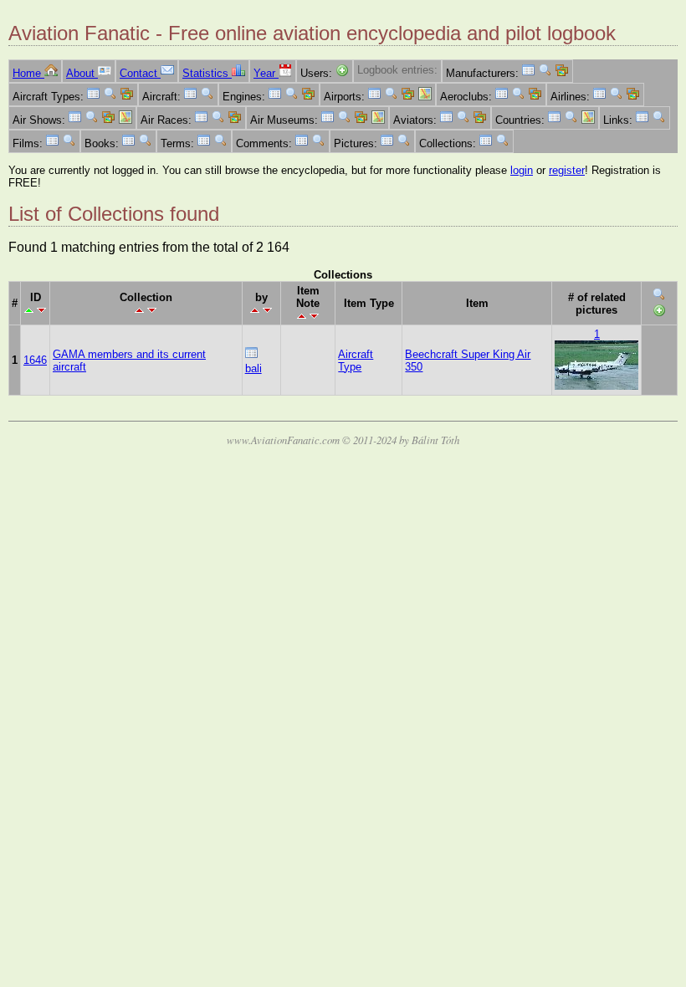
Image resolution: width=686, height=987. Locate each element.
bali (253, 368)
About (82, 73)
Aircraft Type (355, 360)
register (567, 170)
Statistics (207, 73)
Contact (140, 73)
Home (28, 73)
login (521, 170)
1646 (35, 360)
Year (266, 73)
